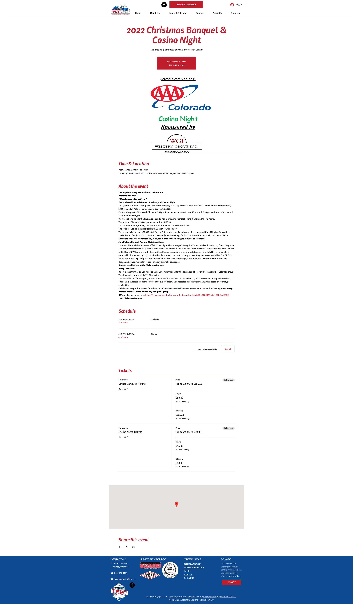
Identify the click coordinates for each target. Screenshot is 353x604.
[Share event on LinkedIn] (133, 547)
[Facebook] (164, 4)
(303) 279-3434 (120, 573)
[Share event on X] (126, 547)
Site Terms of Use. (228, 596)
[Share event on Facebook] (119, 547)
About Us (188, 574)
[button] (155, 13)
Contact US (189, 578)
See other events (176, 64)
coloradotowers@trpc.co (124, 579)
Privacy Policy (209, 596)
